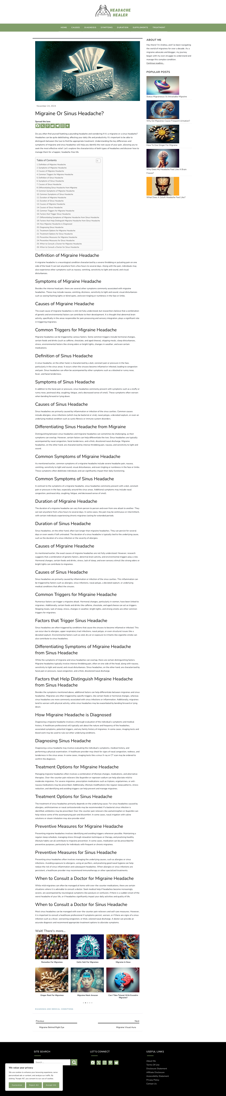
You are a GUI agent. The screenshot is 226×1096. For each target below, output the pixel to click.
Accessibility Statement (157, 1076)
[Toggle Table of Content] (97, 160)
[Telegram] (57, 126)
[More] (67, 126)
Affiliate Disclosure (155, 1072)
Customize (17, 1085)
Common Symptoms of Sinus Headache (56, 194)
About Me (151, 1061)
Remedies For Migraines (52, 962)
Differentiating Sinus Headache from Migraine (58, 187)
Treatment (159, 27)
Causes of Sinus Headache (50, 184)
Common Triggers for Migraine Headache (56, 174)
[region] (34, 1077)
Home (64, 27)
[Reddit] (52, 126)
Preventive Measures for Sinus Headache (57, 240)
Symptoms (107, 27)
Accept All (51, 1085)
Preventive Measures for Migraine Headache (58, 237)
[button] (137, 969)
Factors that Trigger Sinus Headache (55, 214)
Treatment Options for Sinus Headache (56, 233)
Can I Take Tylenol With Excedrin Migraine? (123, 996)
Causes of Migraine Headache (51, 171)
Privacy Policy (152, 1080)
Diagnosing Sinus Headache (51, 227)
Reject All (34, 1085)
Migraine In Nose (123, 962)
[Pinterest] (47, 126)
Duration (122, 27)
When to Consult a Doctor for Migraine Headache (61, 243)
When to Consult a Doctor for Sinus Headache (59, 247)
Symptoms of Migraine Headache (53, 167)
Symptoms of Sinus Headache (51, 181)
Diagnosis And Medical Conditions (54, 1009)
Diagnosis (90, 27)
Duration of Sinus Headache (52, 200)
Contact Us (151, 1083)
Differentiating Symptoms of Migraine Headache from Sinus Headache (69, 217)
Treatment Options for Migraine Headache (57, 230)
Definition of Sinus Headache (51, 177)
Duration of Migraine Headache (53, 197)
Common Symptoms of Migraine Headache (57, 191)
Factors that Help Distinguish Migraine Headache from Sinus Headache (70, 220)
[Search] (74, 1062)
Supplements (140, 27)
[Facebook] (37, 126)
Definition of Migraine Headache (52, 164)
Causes (75, 27)
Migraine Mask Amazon (87, 995)
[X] (42, 126)
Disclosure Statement (156, 1068)
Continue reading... (155, 63)
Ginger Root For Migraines (52, 995)
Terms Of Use (152, 1064)
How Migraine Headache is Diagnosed (56, 224)
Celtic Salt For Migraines (87, 962)
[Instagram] (62, 126)
